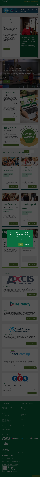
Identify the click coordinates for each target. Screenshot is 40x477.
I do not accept (27, 244)
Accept (21, 244)
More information (12, 241)
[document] (20, 237)
